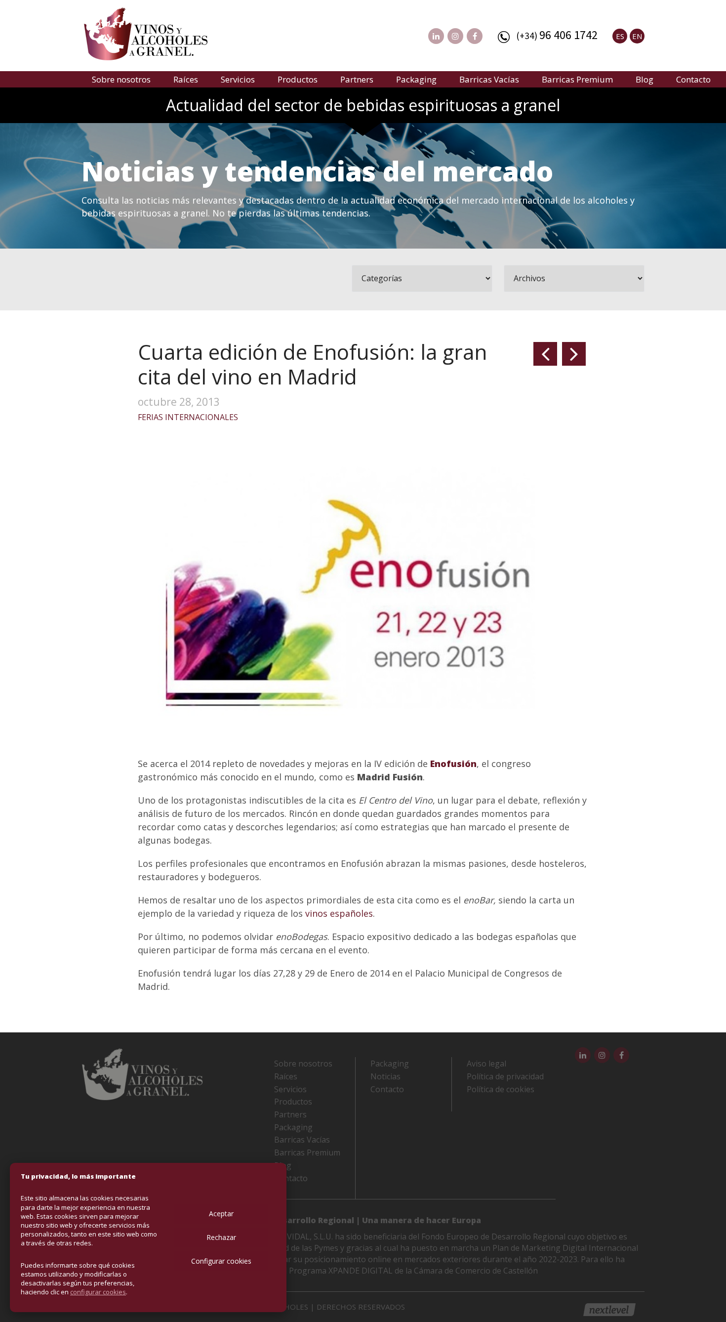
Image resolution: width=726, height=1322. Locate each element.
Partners (356, 79)
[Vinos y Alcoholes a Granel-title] (145, 33)
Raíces (185, 79)
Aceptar (221, 1213)
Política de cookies (500, 1089)
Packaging (416, 79)
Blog (644, 79)
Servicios (238, 79)
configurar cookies (98, 1291)
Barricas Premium (577, 79)
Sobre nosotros (121, 79)
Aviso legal (486, 1063)
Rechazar (221, 1237)
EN (637, 36)
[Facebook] (475, 36)
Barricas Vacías (489, 79)
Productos (298, 79)
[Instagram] (455, 36)
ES (620, 36)
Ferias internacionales (188, 417)
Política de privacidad (505, 1076)
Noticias (385, 1076)
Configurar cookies (221, 1261)
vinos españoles (339, 913)
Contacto (693, 79)
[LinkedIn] (436, 36)
